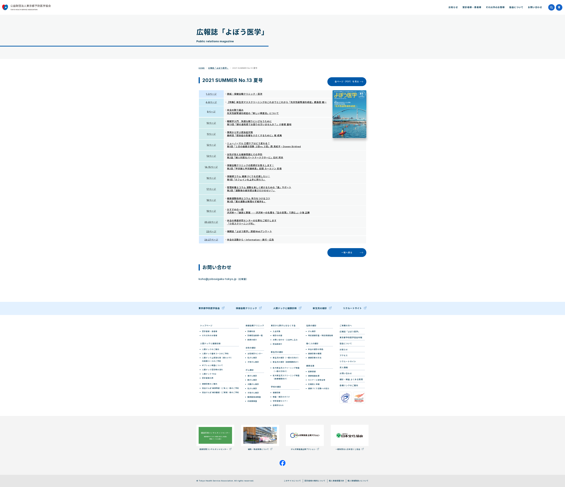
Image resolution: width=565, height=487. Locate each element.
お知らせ (453, 7)
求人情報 (344, 367)
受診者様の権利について (314, 481)
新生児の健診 (320, 308)
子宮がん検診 (253, 362)
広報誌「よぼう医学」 (218, 68)
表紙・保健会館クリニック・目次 (244, 94)
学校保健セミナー (280, 401)
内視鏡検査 (252, 401)
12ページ (211, 144)
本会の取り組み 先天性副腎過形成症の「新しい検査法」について (253, 112)
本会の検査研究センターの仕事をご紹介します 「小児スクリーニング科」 (251, 222)
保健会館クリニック (247, 308)
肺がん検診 (252, 380)
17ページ (211, 189)
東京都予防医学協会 (210, 308)
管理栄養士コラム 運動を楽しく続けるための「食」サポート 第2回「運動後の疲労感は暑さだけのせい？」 (259, 189)
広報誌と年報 (314, 384)
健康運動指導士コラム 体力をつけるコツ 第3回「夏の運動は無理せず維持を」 (248, 200)
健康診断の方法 (314, 358)
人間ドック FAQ (209, 374)
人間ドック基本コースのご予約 (215, 353)
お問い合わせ (535, 7)
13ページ (211, 156)
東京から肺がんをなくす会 (283, 325)
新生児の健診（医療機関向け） (286, 362)
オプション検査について (212, 365)
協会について (516, 7)
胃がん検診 (252, 376)
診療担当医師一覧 (255, 335)
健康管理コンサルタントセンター (214, 449)
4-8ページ (211, 102)
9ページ (211, 111)
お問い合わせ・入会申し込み (285, 340)
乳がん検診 (252, 358)
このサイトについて (292, 481)
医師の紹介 (252, 340)
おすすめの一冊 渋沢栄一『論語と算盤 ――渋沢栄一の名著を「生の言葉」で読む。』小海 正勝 (268, 211)
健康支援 (310, 366)
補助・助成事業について (259, 449)
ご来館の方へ (346, 325)
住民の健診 (311, 325)
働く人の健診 (312, 343)
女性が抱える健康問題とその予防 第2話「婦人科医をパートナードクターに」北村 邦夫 (255, 156)
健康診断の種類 (314, 353)
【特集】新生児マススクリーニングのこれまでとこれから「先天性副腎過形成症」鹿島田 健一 (277, 102)
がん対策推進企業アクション (303, 449)
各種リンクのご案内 (349, 385)
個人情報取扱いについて (358, 481)
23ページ (211, 231)
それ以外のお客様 (495, 7)
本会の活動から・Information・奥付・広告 (250, 239)
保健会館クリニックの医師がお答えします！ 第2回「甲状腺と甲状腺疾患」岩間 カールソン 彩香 (254, 167)
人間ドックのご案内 (210, 349)
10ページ (211, 123)
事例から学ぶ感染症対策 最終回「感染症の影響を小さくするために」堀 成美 (254, 134)
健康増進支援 (314, 376)
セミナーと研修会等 (316, 380)
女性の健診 (251, 348)
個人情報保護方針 (336, 481)
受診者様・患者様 (471, 7)
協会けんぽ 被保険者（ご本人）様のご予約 (220, 388)
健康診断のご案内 (209, 384)
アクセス (344, 355)
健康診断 (276, 392)
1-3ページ (211, 94)
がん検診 (250, 370)
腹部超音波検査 (254, 397)
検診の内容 (277, 335)
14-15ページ (211, 167)
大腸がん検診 (253, 384)
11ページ (211, 134)
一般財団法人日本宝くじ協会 (348, 449)
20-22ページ (211, 222)
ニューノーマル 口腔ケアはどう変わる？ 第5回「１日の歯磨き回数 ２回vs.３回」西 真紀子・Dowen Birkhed (264, 145)
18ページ (211, 200)
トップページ (206, 325)
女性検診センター (255, 353)
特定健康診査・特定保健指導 (320, 335)
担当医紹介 (277, 344)
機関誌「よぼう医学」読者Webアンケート (249, 231)
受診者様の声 (207, 378)
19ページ (211, 211)
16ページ (211, 178)
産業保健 (312, 371)
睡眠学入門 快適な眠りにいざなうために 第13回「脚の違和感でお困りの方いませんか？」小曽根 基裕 (259, 123)
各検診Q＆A (278, 405)
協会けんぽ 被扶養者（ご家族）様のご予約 (220, 392)
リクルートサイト (353, 308)
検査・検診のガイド (281, 397)
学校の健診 (276, 387)
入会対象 (276, 331)
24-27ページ (211, 239)
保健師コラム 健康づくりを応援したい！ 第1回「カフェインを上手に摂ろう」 (248, 178)
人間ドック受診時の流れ (212, 370)
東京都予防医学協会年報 (351, 337)
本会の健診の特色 (315, 349)
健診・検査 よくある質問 (351, 379)
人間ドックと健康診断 (285, 308)
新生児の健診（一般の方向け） (286, 358)
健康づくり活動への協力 (318, 388)
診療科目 (251, 331)
